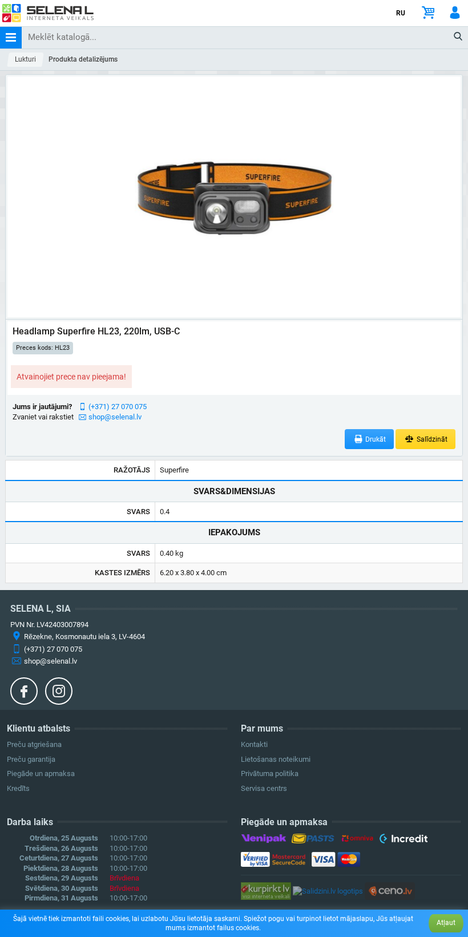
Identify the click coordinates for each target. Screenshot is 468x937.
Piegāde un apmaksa (41, 773)
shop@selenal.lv (115, 417)
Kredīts (18, 788)
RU (400, 13)
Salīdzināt (431, 439)
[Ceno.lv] (390, 890)
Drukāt (375, 439)
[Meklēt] (458, 37)
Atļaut (446, 923)
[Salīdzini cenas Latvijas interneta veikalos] (266, 890)
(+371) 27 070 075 (117, 406)
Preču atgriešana (34, 744)
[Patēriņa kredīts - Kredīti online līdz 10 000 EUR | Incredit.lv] (403, 840)
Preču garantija (31, 759)
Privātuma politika (269, 773)
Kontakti (254, 744)
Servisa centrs (264, 788)
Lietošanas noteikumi (275, 759)
